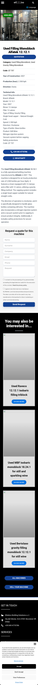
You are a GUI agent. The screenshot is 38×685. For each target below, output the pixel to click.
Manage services (18, 661)
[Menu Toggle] (2, 2)
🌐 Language (31, 7)
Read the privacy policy (20, 285)
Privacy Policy (19, 682)
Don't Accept (19, 672)
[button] (35, 644)
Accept (19, 666)
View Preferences (19, 677)
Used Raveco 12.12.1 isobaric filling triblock (19, 390)
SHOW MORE (19, 402)
